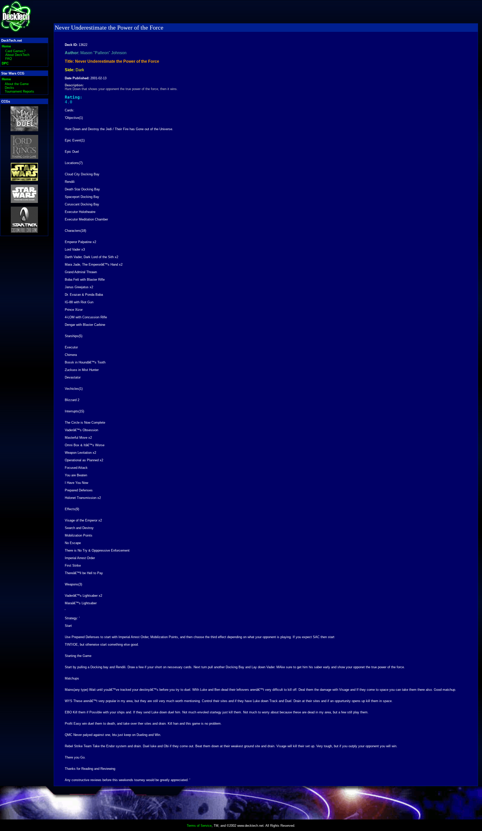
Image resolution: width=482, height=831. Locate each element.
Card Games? (15, 51)
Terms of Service (199, 825)
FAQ (8, 58)
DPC (5, 63)
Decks (9, 88)
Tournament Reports (19, 91)
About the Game (17, 84)
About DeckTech (17, 55)
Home (6, 46)
